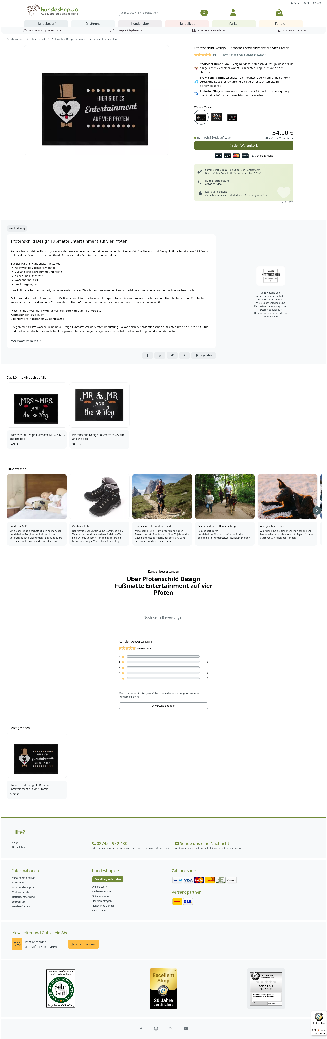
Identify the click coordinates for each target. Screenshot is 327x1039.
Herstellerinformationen (25, 340)
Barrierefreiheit (21, 906)
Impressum (18, 901)
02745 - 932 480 (112, 843)
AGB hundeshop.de (23, 887)
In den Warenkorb (244, 145)
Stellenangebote (101, 891)
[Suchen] (204, 13)
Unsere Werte (100, 886)
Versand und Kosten (23, 877)
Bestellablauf (19, 847)
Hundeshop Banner (103, 905)
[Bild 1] (96, 100)
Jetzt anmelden (83, 944)
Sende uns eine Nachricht (204, 843)
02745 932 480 (213, 184)
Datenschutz (19, 882)
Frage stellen (205, 355)
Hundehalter (140, 23)
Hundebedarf (46, 23)
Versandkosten (286, 138)
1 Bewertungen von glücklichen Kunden (243, 54)
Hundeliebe (187, 23)
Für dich (281, 23)
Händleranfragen (102, 901)
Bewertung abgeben (163, 705)
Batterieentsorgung (23, 896)
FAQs (15, 842)
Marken (233, 23)
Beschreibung (17, 228)
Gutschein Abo (100, 896)
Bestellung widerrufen (108, 879)
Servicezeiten (99, 910)
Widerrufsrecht (21, 892)
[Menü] (325, 1013)
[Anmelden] (233, 13)
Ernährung (93, 23)
